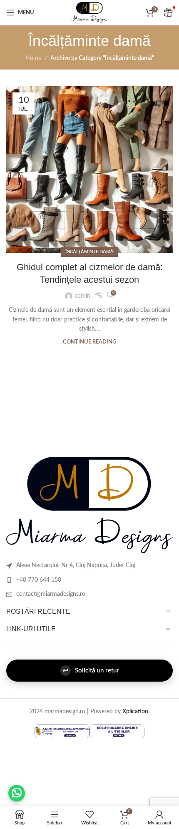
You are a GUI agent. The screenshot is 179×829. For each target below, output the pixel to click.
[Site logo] (89, 12)
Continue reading (89, 341)
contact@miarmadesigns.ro (50, 594)
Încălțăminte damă (89, 251)
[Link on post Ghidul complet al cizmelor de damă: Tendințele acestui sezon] (89, 169)
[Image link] (89, 505)
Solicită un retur (90, 670)
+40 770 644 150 (38, 580)
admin (82, 296)
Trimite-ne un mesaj (16, 793)
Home (33, 58)
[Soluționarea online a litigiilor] (117, 731)
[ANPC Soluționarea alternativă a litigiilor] (62, 731)
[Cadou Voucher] (168, 12)
